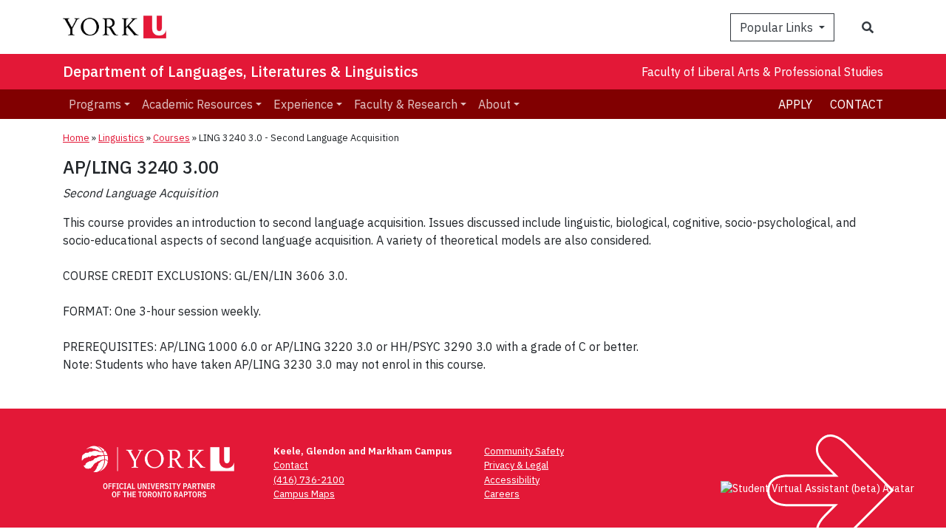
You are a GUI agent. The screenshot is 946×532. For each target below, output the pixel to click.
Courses (171, 138)
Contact (856, 104)
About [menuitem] (494, 104)
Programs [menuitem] (95, 104)
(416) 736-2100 (308, 480)
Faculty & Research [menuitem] (405, 104)
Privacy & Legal (516, 465)
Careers (502, 494)
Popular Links (778, 27)
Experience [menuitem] (303, 104)
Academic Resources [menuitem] (197, 104)
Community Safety (524, 451)
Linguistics (121, 138)
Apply (795, 104)
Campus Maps (304, 494)
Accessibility (512, 480)
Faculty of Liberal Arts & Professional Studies (762, 71)
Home (76, 138)
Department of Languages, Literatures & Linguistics (240, 71)
